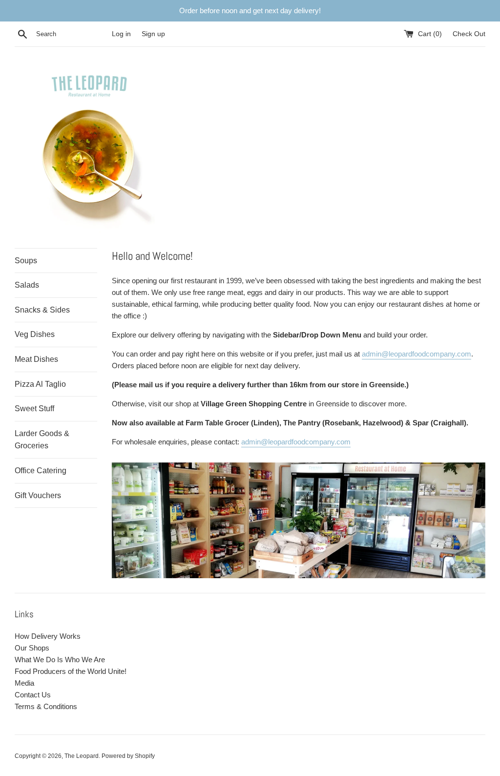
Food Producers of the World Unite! (70, 671)
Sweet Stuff (34, 408)
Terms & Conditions (46, 706)
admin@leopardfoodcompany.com (416, 354)
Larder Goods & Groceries (42, 439)
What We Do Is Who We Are (60, 659)
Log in (121, 34)
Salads (27, 285)
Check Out (469, 34)
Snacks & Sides (42, 310)
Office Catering (40, 470)
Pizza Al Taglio (40, 384)
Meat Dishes (36, 359)
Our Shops (32, 648)
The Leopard (81, 756)
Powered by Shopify (128, 756)
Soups (26, 260)
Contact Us (33, 695)
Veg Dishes (35, 334)
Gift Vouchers (38, 495)
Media (24, 683)
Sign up (153, 34)
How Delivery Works (48, 636)
